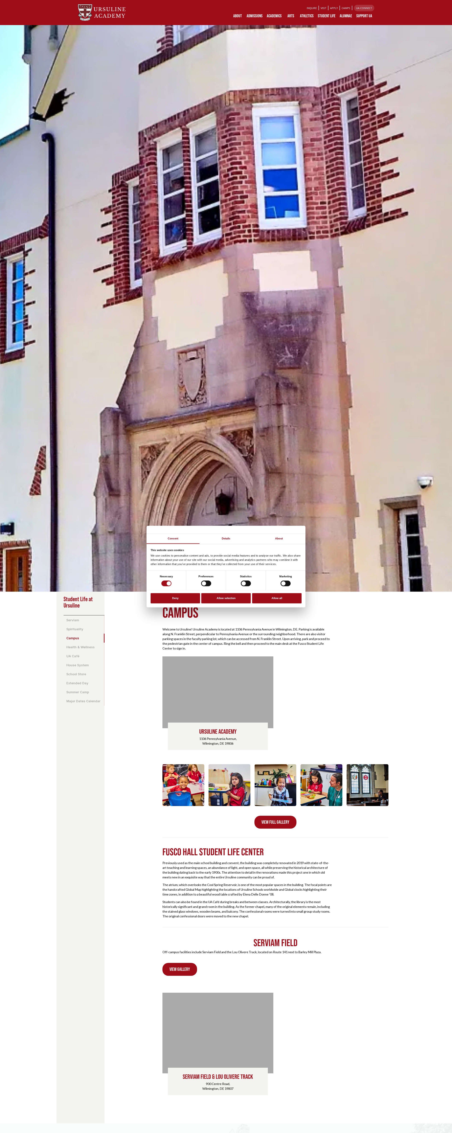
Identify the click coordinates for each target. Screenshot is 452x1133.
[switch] (206, 583)
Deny (175, 598)
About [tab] (279, 538)
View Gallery (180, 969)
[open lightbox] (183, 785)
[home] (102, 12)
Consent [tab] (173, 538)
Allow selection (226, 598)
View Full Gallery (275, 822)
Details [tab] (226, 538)
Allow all (277, 598)
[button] (237, 15)
